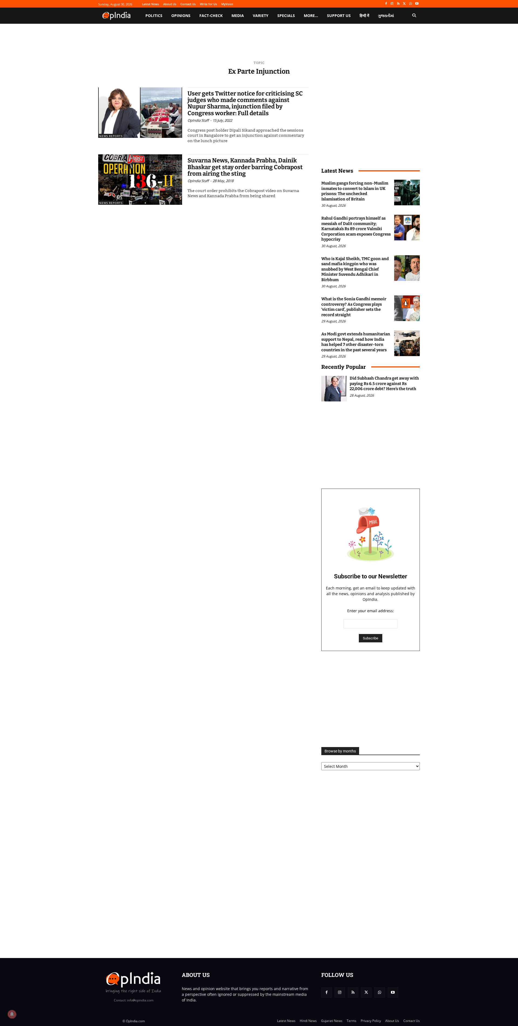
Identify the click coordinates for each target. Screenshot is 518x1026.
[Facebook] (386, 4)
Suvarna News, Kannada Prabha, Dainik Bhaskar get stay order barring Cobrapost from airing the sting (245, 167)
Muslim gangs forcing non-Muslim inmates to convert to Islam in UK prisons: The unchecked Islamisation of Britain (354, 191)
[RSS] (398, 4)
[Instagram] (392, 4)
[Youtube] (417, 4)
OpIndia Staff (198, 120)
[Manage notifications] (12, 1014)
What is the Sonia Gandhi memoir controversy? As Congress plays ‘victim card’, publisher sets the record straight (353, 306)
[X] (404, 4)
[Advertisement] (370, 699)
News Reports (110, 136)
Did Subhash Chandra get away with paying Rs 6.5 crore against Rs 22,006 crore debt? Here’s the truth (384, 383)
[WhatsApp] (410, 4)
